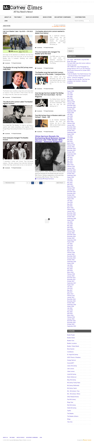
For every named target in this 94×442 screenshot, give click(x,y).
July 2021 (69, 200)
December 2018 (71, 256)
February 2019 (71, 252)
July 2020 (69, 222)
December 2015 (71, 320)
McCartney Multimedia (73, 385)
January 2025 (70, 125)
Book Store (47, 17)
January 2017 (70, 297)
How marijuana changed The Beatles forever (15, 139)
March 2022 (70, 186)
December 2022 (71, 170)
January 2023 (70, 168)
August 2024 (70, 134)
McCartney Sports (72, 388)
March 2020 (70, 229)
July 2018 (69, 265)
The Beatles (70, 413)
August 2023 (70, 155)
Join (5, 21)
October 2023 (70, 152)
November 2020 (71, 215)
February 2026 (71, 102)
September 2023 (71, 154)
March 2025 (70, 121)
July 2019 (69, 243)
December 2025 (71, 105)
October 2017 (70, 281)
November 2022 (71, 172)
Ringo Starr (70, 402)
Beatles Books (71, 337)
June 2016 (70, 310)
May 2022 (69, 182)
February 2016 (71, 317)
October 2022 (70, 173)
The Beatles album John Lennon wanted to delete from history (50, 32)
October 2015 (70, 324)
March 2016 (70, 315)
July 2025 (69, 114)
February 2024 (71, 145)
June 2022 (70, 180)
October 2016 (70, 302)
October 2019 (70, 238)
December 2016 (71, 299)
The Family (18, 17)
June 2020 (70, 224)
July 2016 (69, 308)
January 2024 (70, 146)
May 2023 (69, 161)
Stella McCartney (71, 408)
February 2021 (71, 209)
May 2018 (69, 268)
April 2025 (70, 120)
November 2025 (71, 107)
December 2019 (71, 234)
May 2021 (69, 204)
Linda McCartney (71, 374)
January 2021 (70, 211)
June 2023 (70, 159)
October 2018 (70, 259)
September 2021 (71, 197)
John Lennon (70, 368)
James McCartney (72, 365)
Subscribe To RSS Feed (59, 26)
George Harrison (71, 360)
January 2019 (70, 254)
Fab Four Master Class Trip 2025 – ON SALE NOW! (18, 32)
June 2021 (70, 202)
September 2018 (71, 261)
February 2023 (71, 166)
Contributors (80, 17)
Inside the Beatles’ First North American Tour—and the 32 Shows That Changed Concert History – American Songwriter (79, 75)
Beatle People (71, 335)
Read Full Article (17, 63)
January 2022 (70, 190)
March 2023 (70, 164)
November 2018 (71, 258)
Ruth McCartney (71, 405)
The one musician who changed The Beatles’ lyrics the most (47, 53)
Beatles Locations (72, 343)
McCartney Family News (73, 382)
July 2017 (69, 286)
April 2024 (70, 141)
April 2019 (70, 249)
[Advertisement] (63, 8)
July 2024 (69, 136)
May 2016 (69, 311)
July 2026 (69, 93)
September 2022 (71, 175)
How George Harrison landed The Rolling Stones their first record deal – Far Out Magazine (49, 95)
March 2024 (70, 143)
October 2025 (70, 109)
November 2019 (71, 236)
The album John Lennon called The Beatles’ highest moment (18, 103)
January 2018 (70, 276)
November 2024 (71, 129)
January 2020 (70, 233)
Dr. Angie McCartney (72, 354)
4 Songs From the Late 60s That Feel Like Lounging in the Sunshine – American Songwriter (78, 81)
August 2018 (70, 263)
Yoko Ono (69, 422)
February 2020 (71, 231)
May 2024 (69, 139)
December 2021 (71, 191)
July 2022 (69, 179)
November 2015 (71, 322)
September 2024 (71, 132)
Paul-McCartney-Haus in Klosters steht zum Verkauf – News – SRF (50, 116)
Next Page (60, 183)
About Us (7, 17)
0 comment (7, 63)
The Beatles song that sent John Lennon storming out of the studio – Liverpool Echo (50, 73)
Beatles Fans (70, 340)
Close (49, 219)
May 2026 (69, 96)
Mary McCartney (71, 380)
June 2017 (70, 288)
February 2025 (71, 123)
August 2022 (70, 177)
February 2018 (71, 274)
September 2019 (71, 240)
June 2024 (70, 137)
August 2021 (70, 198)
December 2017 (71, 277)
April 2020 (70, 227)
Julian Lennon (71, 371)
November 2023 (71, 150)
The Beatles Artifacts (72, 416)
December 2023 (71, 148)
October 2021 (70, 195)
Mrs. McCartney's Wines (73, 394)
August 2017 (70, 285)
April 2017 (70, 292)
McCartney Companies (32, 437)
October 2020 (70, 216)
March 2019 (70, 250)
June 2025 (70, 116)
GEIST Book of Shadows (74, 357)
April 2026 (70, 98)
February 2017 (71, 295)
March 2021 (70, 207)
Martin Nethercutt (71, 377)
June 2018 (70, 267)
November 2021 (71, 193)
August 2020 (70, 220)
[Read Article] (19, 36)
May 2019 (69, 247)
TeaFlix (69, 410)
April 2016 (70, 313)
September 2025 (71, 111)
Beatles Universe (32, 17)
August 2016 (70, 306)
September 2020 (71, 218)
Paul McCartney (71, 399)
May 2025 (69, 118)
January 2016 (70, 319)
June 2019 (70, 245)
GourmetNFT (70, 363)
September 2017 (71, 283)
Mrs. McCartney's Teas (73, 391)
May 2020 (69, 225)
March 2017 (70, 294)
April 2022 (70, 184)
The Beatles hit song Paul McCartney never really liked (18, 68)
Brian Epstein (70, 349)
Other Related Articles (73, 396)
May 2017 (69, 290)
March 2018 (70, 272)
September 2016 (71, 304)
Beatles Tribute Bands (73, 346)
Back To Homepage (60, 25)
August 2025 (70, 112)
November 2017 (71, 279)
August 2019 (70, 241)
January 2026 (70, 103)
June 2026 (70, 94)
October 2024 (70, 130)
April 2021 (70, 206)
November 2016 (71, 301)
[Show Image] (15, 36)
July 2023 (69, 157)
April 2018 (70, 270)
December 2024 (71, 127)
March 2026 (70, 100)
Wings (68, 419)
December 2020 (71, 213)
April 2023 (70, 163)
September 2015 (71, 326)
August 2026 (70, 91)
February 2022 (71, 188)
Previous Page (9, 183)
